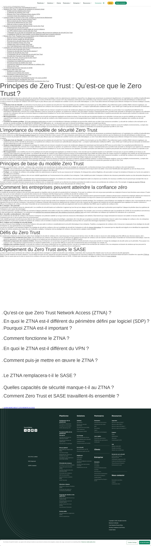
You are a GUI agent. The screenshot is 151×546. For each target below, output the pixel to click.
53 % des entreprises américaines (35, 121)
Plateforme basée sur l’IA (83, 451)
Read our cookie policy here (88, 542)
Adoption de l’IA (81, 441)
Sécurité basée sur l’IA (82, 449)
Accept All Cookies (144, 542)
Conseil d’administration (100, 467)
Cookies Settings (132, 542)
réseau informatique (95, 227)
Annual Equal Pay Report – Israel (101, 480)
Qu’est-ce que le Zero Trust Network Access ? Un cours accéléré (27, 78)
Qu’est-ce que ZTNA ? (117, 424)
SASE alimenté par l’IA (65, 427)
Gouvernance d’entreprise (100, 473)
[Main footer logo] (32, 417)
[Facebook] (32, 430)
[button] (104, 3)
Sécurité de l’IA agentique (65, 443)
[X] (25, 430)
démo (92, 256)
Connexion (98, 3)
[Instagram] (35, 430)
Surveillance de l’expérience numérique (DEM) (66, 458)
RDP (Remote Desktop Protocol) (26, 100)
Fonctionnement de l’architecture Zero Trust (20, 79)
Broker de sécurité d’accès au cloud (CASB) (66, 498)
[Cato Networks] (29, 3)
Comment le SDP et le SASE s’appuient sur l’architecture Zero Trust (28, 81)
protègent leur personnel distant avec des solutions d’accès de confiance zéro (59, 212)
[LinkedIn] (28, 430)
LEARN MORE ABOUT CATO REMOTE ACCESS (19, 407)
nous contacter (111, 256)
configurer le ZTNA (13, 197)
